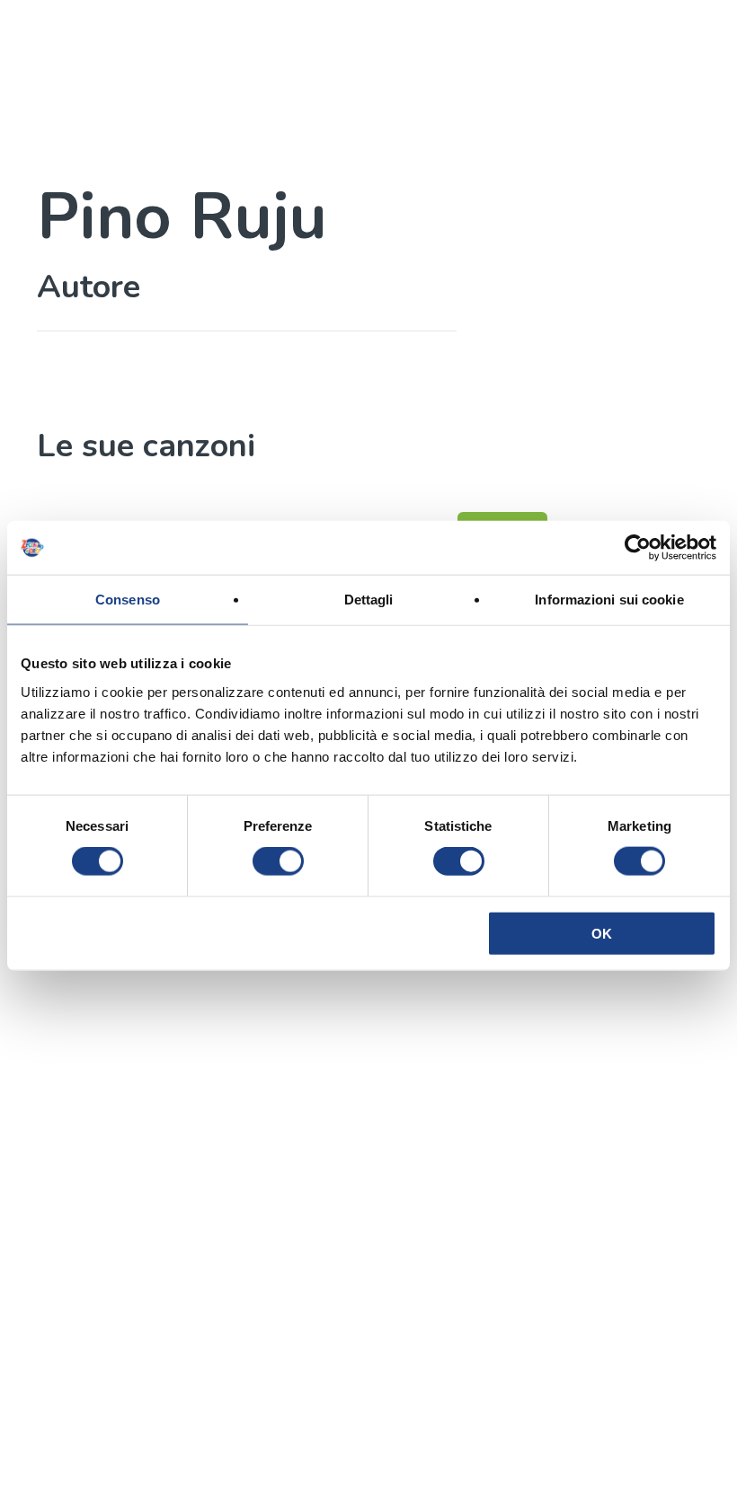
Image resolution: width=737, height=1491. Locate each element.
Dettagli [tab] (369, 599)
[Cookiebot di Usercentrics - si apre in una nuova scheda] (637, 547)
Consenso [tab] (127, 599)
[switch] (278, 861)
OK (601, 932)
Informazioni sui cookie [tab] (609, 599)
